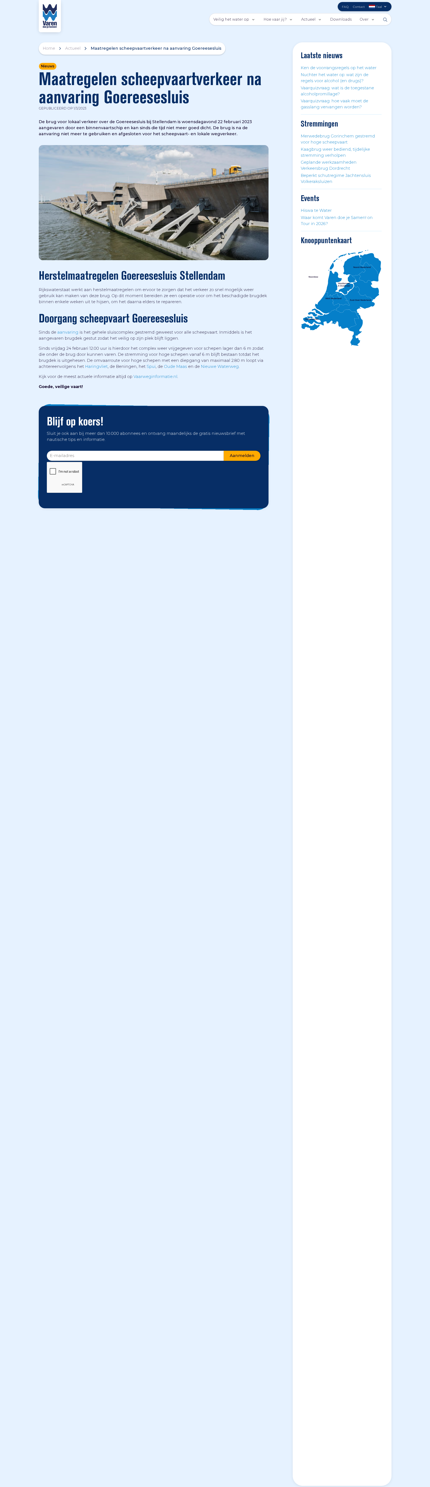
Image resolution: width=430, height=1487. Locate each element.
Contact (359, 7)
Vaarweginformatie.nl (155, 376)
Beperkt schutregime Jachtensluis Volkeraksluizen (336, 178)
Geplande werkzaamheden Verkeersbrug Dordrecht (329, 165)
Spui (151, 366)
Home (49, 48)
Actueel (73, 48)
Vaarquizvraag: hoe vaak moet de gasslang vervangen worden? (334, 104)
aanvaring (67, 332)
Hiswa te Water (316, 210)
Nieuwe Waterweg (220, 366)
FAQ (345, 7)
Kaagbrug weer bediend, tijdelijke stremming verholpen (335, 152)
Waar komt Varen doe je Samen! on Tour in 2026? (337, 220)
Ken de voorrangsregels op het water (338, 67)
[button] (378, 6)
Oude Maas (175, 366)
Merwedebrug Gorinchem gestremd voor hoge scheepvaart (338, 139)
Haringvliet (96, 366)
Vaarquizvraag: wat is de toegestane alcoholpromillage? (337, 91)
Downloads (341, 19)
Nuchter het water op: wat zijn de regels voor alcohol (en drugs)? (334, 77)
